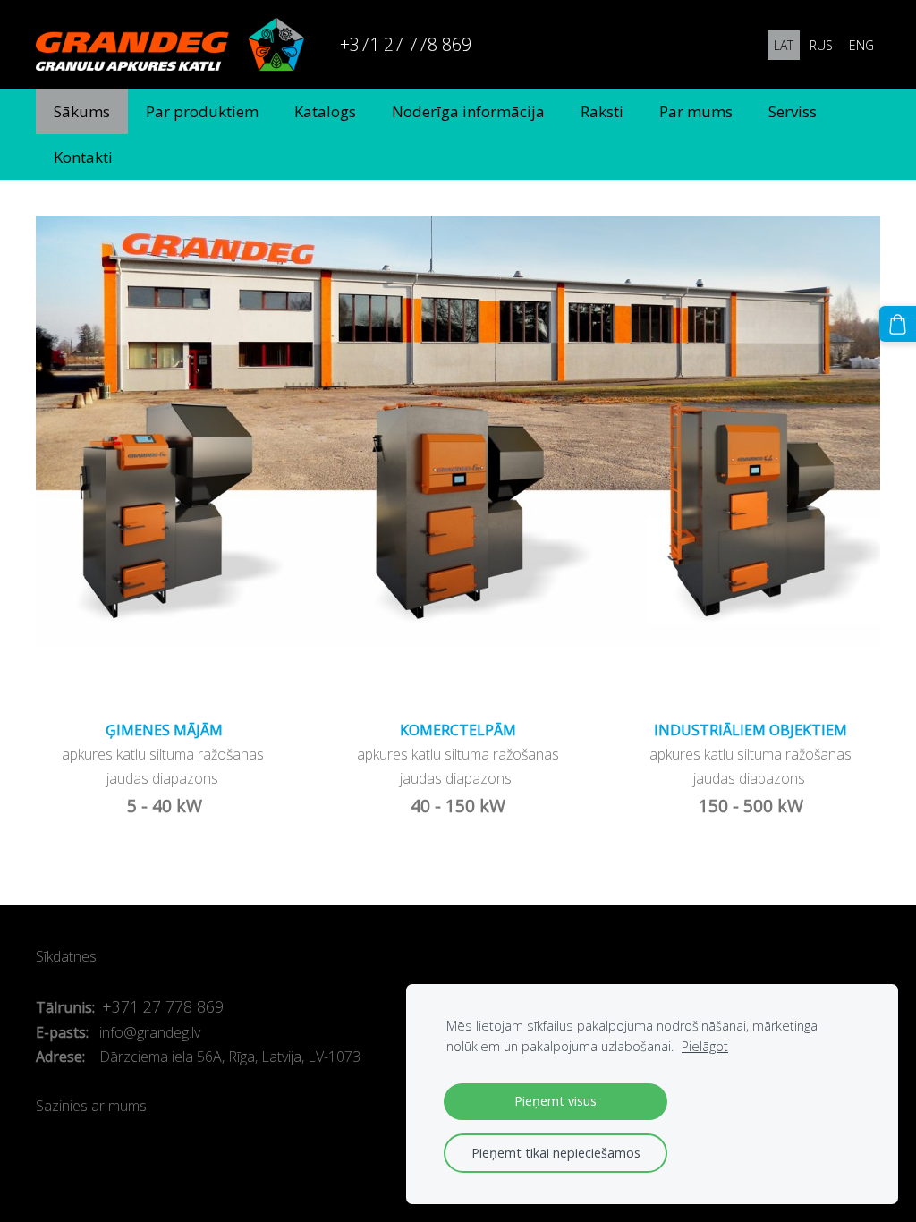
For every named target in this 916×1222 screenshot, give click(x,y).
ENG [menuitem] (861, 45)
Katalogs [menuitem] (325, 111)
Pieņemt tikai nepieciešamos (555, 1152)
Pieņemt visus (555, 1100)
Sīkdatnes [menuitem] (66, 956)
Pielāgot (705, 1046)
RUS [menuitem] (821, 45)
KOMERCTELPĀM (458, 730)
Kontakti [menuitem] (83, 157)
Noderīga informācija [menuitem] (468, 111)
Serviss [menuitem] (792, 111)
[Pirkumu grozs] (897, 324)
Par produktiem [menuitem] (202, 111)
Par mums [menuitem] (696, 111)
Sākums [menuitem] (82, 111)
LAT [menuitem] (783, 45)
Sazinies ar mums (91, 1106)
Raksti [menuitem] (602, 111)
